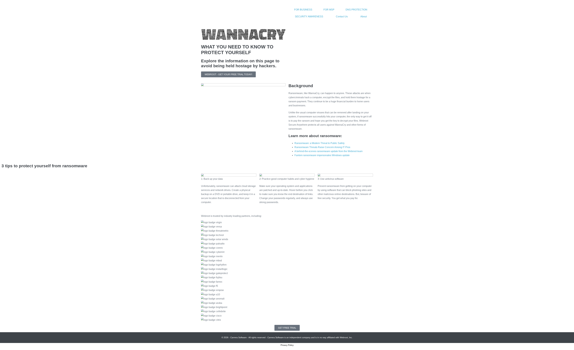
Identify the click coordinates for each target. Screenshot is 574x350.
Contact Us (342, 16)
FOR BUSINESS (303, 9)
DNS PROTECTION (356, 9)
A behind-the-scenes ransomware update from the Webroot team (328, 151)
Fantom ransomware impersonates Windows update (322, 155)
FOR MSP (328, 9)
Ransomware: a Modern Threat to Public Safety (319, 143)
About (363, 16)
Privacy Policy (287, 345)
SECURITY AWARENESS (309, 16)
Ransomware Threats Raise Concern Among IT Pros (322, 147)
